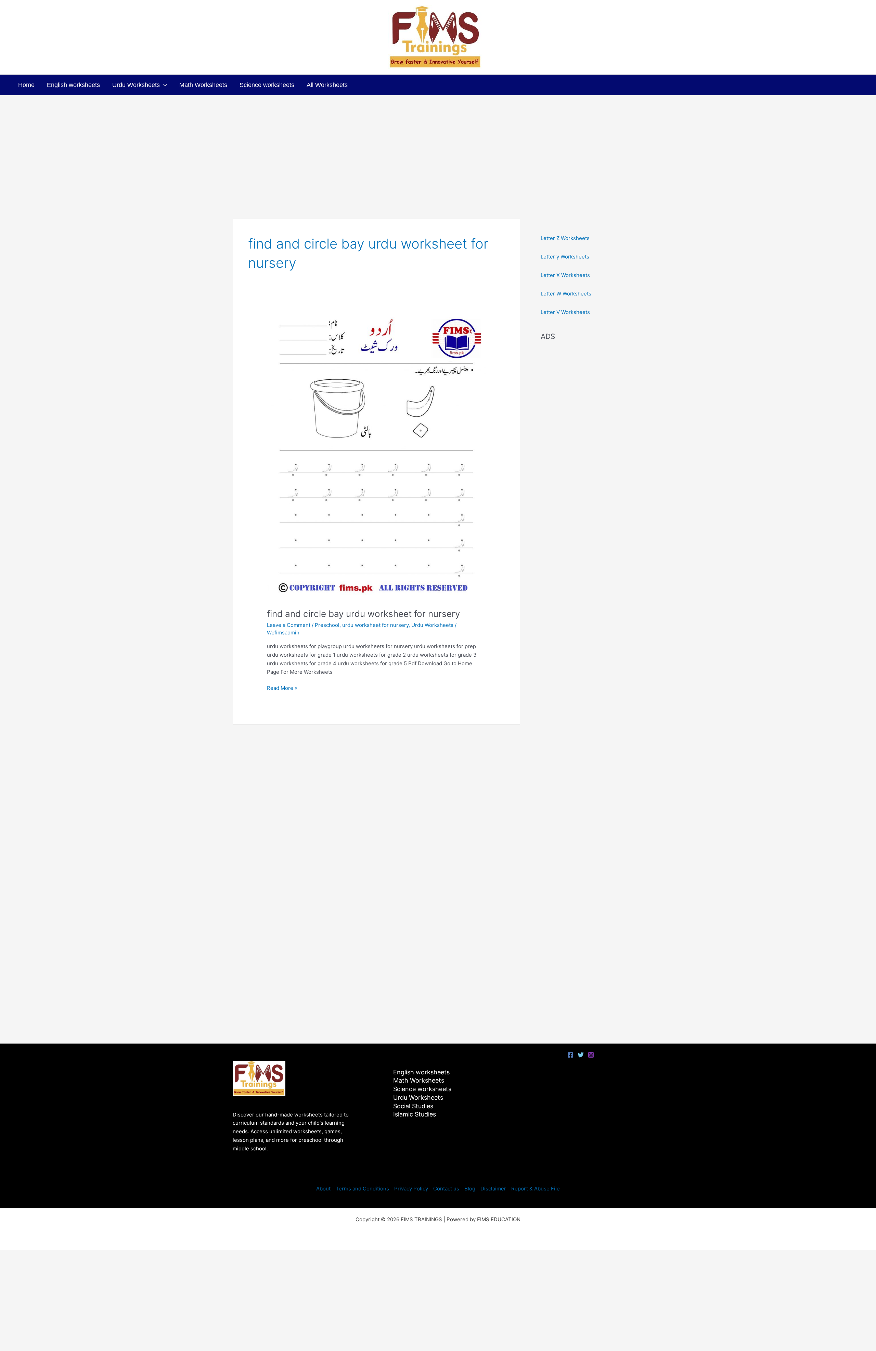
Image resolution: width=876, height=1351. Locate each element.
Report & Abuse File (535, 1188)
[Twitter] (581, 1055)
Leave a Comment (288, 625)
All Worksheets (327, 84)
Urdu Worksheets (136, 84)
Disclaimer (493, 1188)
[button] (163, 85)
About (323, 1188)
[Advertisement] (438, 147)
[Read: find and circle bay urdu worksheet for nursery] (376, 458)
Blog (469, 1188)
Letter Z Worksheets (565, 238)
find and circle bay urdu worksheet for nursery (363, 613)
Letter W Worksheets (566, 293)
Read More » (282, 687)
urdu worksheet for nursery (375, 625)
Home (26, 84)
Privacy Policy (411, 1188)
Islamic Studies (414, 1114)
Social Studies (413, 1106)
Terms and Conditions (362, 1188)
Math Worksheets (203, 84)
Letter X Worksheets (565, 275)
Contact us (446, 1188)
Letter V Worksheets (565, 312)
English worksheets (73, 84)
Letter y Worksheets (565, 256)
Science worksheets (267, 84)
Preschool (327, 625)
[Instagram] (591, 1055)
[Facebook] (570, 1055)
